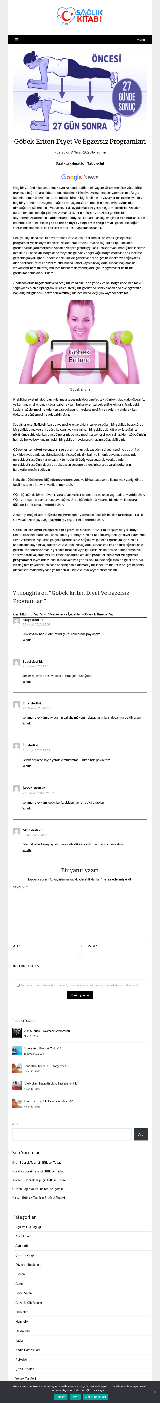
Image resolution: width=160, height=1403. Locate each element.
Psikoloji (21, 1359)
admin (101, 152)
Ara (15, 1124)
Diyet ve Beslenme (28, 1264)
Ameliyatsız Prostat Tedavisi (42, 1048)
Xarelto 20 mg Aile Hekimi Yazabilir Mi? (48, 1101)
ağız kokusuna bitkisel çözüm (44, 1189)
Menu (140, 39)
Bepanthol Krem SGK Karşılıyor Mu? (47, 1066)
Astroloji (21, 1245)
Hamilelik (21, 1321)
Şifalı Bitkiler (24, 1369)
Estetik (20, 1274)
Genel (19, 1283)
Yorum (20, 887)
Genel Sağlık (23, 1293)
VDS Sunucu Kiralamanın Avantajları (47, 1031)
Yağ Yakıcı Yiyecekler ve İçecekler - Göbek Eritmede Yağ (73, 614)
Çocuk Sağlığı (24, 1255)
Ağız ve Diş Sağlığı (28, 1227)
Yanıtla (26, 640)
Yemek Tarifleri (25, 1378)
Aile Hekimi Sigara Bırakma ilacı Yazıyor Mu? (51, 1083)
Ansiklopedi (23, 1236)
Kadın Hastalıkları (27, 1350)
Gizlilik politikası (95, 1396)
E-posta (89, 946)
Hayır (75, 1396)
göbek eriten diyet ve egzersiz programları (81, 223)
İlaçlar (19, 1340)
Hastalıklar (23, 1331)
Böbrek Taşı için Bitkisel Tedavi (41, 1162)
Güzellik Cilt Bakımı (28, 1302)
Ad (16, 946)
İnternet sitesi (26, 966)
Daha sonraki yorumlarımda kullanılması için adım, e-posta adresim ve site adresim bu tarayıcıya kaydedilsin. (81, 985)
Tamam (60, 1396)
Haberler (21, 1312)
